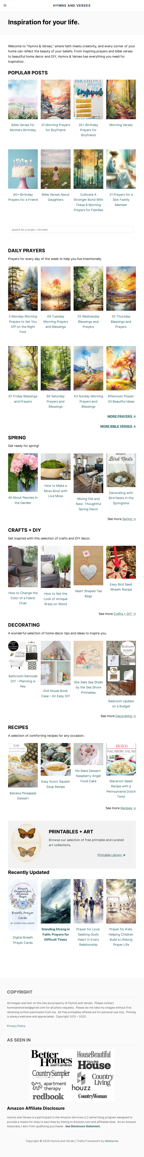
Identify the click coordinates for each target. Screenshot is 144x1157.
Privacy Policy (16, 1026)
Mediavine (111, 1141)
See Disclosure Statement (82, 1126)
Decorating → (126, 716)
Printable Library (109, 855)
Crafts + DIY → (125, 614)
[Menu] (5, 5)
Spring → (129, 519)
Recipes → (128, 808)
